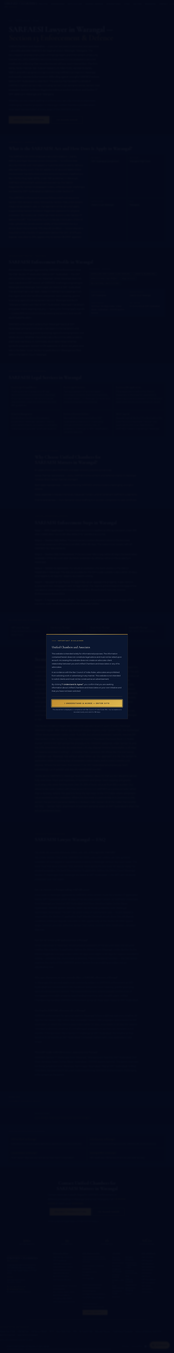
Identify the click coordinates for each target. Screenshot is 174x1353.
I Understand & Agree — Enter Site (87, 703)
